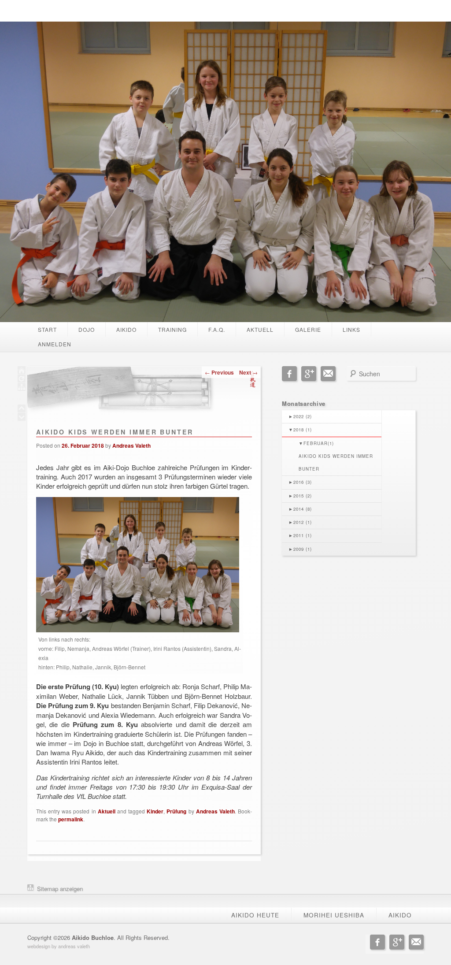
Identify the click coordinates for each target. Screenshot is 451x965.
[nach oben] (22, 409)
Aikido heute (255, 915)
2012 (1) (300, 522)
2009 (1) (300, 549)
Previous (219, 372)
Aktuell (260, 329)
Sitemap (47, 888)
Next (248, 372)
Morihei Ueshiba (333, 915)
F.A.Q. (216, 329)
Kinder (155, 811)
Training (172, 329)
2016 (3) (300, 482)
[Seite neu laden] (22, 379)
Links (351, 329)
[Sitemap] (22, 388)
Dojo (86, 329)
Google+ (308, 373)
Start (47, 329)
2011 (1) (300, 535)
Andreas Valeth (131, 445)
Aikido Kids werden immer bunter (336, 462)
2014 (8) (300, 509)
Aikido (126, 329)
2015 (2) (300, 496)
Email (328, 373)
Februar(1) (316, 443)
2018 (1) (300, 430)
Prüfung (176, 811)
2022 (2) (300, 416)
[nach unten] (22, 418)
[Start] (22, 371)
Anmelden (54, 344)
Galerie (308, 329)
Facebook (289, 373)
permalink (70, 819)
